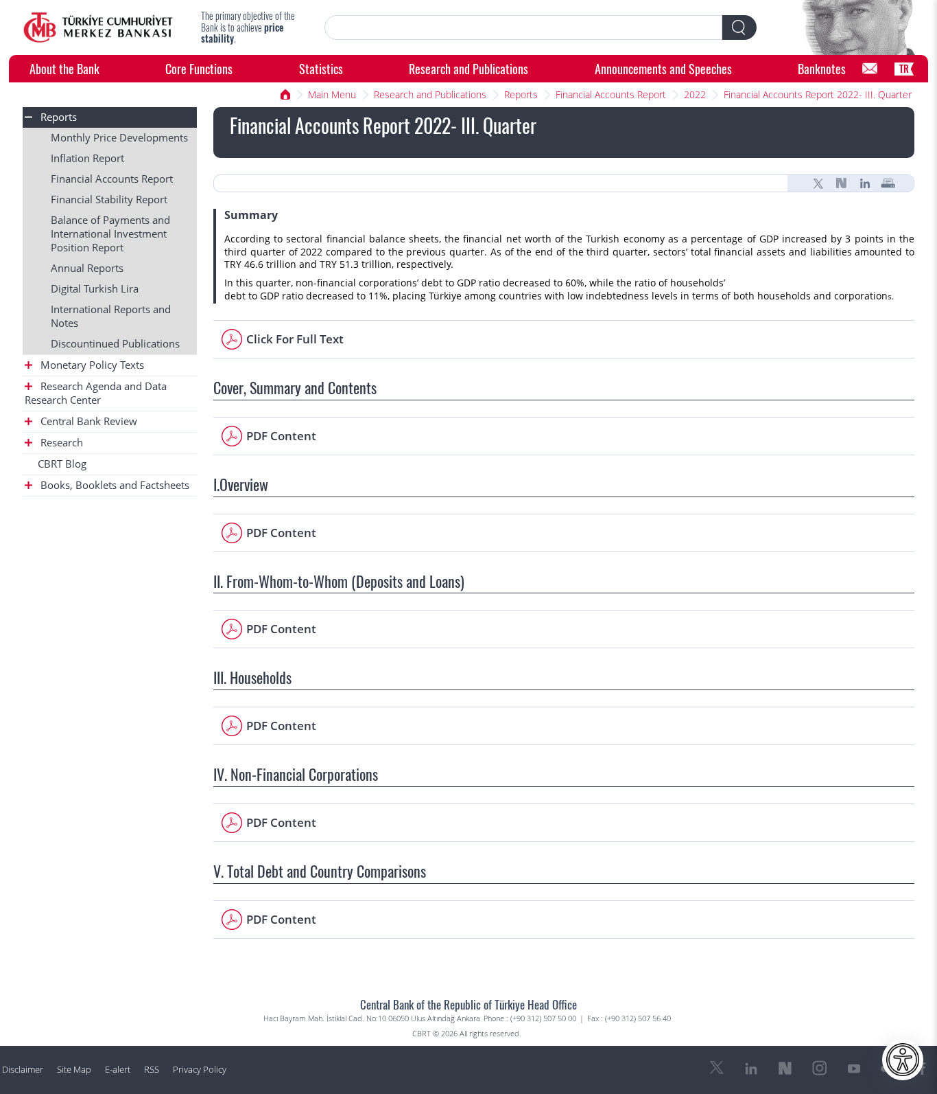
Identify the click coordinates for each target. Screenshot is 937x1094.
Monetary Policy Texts (91, 365)
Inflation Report (87, 158)
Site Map (74, 1069)
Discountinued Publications (115, 344)
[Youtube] (854, 1068)
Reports (521, 94)
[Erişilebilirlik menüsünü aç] (902, 1059)
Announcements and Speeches (663, 68)
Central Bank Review (87, 421)
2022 (695, 94)
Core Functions (199, 68)
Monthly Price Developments (119, 137)
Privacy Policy (199, 1069)
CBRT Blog (62, 464)
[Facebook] (922, 1068)
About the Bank (64, 68)
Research (60, 442)
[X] (818, 183)
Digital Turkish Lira (95, 289)
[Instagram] (819, 1068)
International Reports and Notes (111, 316)
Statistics (321, 68)
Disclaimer (22, 1069)
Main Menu (332, 94)
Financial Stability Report (109, 199)
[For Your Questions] (870, 68)
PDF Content (281, 436)
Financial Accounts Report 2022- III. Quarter (818, 94)
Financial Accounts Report (611, 94)
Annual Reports (87, 268)
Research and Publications (468, 68)
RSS (151, 1069)
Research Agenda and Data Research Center (96, 393)
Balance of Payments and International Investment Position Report (110, 234)
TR (904, 68)
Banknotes (822, 68)
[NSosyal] (842, 183)
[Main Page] (98, 27)
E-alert (117, 1069)
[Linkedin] (865, 183)
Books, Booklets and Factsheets (113, 485)
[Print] (888, 183)
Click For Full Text (295, 339)
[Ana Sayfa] (285, 95)
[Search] (739, 27)
